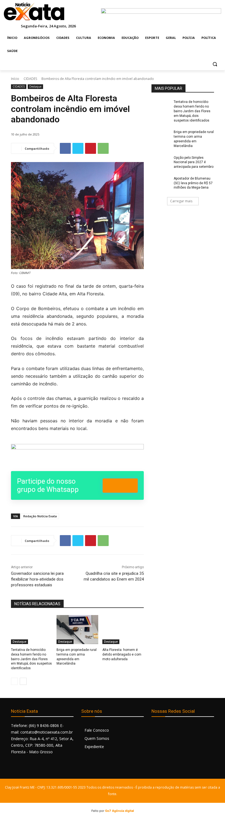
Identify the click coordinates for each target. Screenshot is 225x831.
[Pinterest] (90, 148)
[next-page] (23, 681)
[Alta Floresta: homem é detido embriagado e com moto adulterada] (123, 629)
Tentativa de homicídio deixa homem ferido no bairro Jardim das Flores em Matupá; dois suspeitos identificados (31, 659)
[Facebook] (65, 148)
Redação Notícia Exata (40, 516)
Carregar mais (181, 201)
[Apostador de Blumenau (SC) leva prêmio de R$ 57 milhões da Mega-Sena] (160, 182)
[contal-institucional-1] (77, 454)
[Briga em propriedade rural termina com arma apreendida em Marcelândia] (77, 629)
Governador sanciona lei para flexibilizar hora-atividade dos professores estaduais (37, 579)
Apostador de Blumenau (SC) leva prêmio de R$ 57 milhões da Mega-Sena (193, 183)
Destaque (35, 86)
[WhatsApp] (103, 148)
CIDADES (30, 78)
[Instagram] (168, 728)
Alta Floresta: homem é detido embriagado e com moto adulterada (121, 654)
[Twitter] (77, 148)
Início (15, 78)
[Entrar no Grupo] (120, 485)
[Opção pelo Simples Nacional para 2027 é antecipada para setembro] (160, 162)
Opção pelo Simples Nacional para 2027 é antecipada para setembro (193, 162)
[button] (214, 64)
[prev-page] (14, 681)
